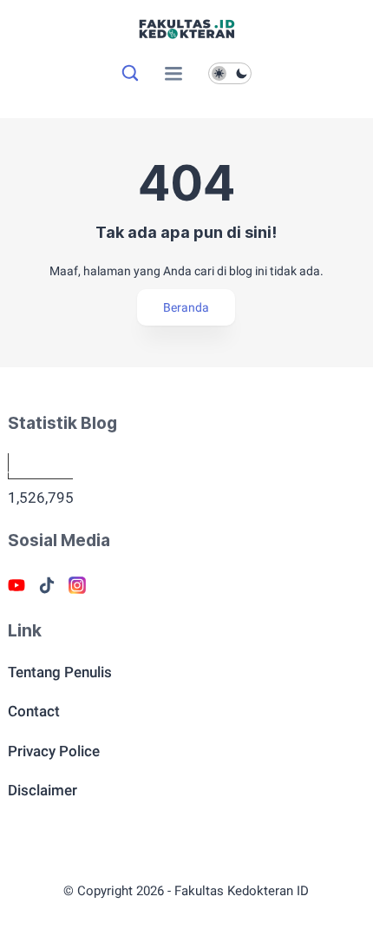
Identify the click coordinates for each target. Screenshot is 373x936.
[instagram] (77, 585)
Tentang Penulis (60, 672)
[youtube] (16, 585)
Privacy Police (54, 751)
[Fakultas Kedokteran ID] (186, 39)
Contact (34, 711)
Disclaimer (42, 790)
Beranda (186, 307)
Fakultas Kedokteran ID (241, 891)
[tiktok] (47, 585)
